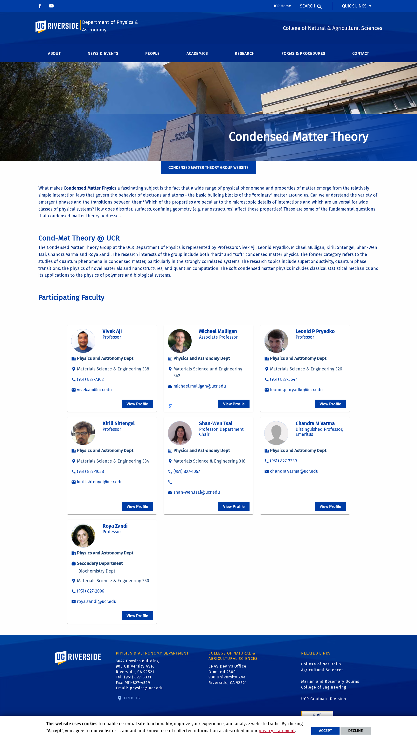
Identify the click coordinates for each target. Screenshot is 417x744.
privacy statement (277, 730)
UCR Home (281, 6)
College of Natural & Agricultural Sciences (322, 667)
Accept (325, 730)
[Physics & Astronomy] (40, 6)
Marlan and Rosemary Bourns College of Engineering (330, 684)
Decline (355, 730)
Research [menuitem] (245, 53)
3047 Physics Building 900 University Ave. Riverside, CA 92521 (137, 666)
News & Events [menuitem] (103, 53)
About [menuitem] (54, 53)
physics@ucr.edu (147, 688)
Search (307, 6)
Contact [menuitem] (360, 53)
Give (317, 715)
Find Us (131, 698)
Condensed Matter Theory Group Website (208, 167)
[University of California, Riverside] (78, 664)
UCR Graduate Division (323, 698)
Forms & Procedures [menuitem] (303, 53)
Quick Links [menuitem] (354, 6)
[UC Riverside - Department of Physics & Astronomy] (51, 6)
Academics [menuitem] (197, 53)
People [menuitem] (152, 53)
